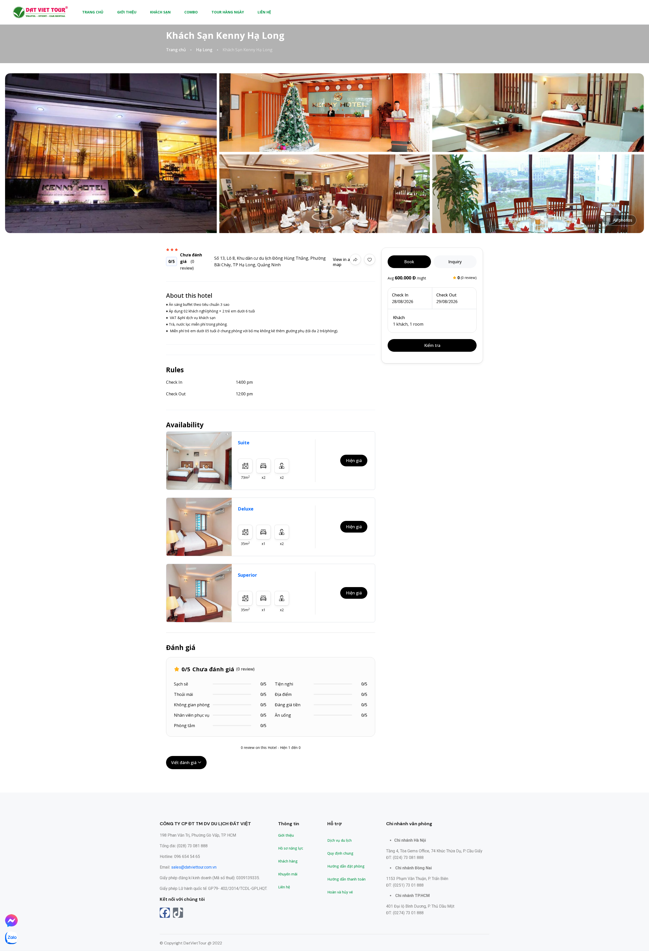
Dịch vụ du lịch (339, 840)
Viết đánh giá (184, 762)
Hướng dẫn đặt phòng (346, 866)
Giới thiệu (286, 835)
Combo (191, 12)
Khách (399, 317)
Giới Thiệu (126, 12)
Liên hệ (264, 12)
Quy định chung (340, 853)
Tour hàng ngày (227, 12)
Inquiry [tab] (455, 262)
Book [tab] (409, 262)
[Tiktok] (178, 913)
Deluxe (246, 509)
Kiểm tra (432, 345)
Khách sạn (160, 12)
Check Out (446, 295)
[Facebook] (165, 913)
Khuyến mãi (287, 874)
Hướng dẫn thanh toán (346, 879)
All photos (622, 220)
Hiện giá (354, 460)
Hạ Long (204, 49)
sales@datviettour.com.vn (194, 867)
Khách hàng (288, 861)
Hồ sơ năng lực (290, 848)
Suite (243, 442)
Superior (247, 575)
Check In (400, 295)
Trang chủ (92, 12)
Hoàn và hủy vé (340, 892)
